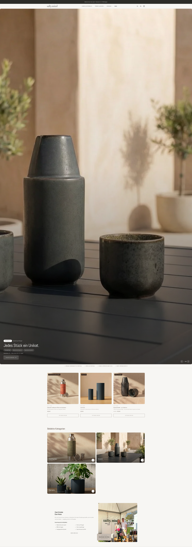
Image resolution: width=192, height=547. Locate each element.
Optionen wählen (63, 415)
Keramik (109, 6)
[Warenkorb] (144, 6)
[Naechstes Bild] (188, 361)
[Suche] (137, 6)
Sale (116, 6)
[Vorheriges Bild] (181, 361)
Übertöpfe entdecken (11, 357)
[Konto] (140, 6)
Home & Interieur (87, 6)
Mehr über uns (74, 533)
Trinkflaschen (99, 6)
